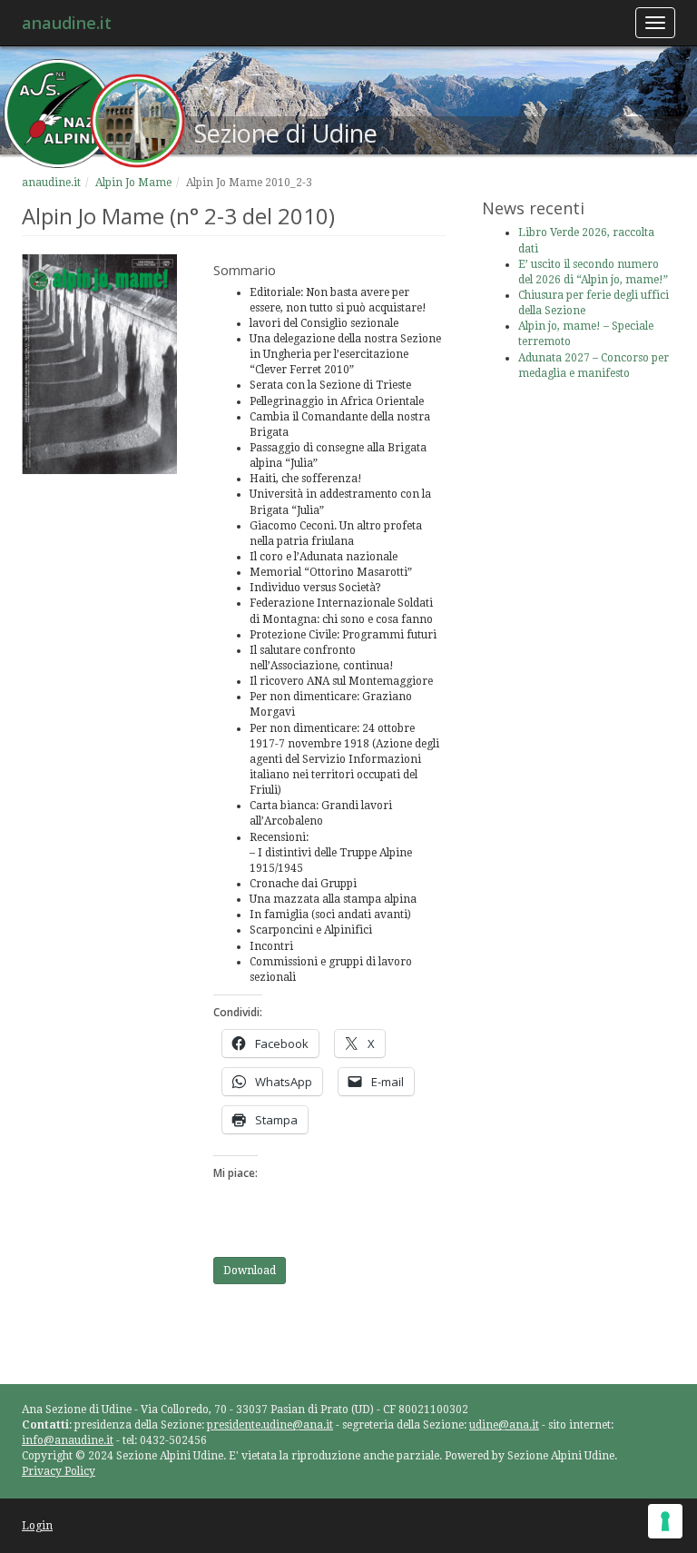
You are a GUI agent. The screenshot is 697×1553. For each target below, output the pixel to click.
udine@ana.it (504, 1425)
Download (249, 1270)
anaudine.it (67, 23)
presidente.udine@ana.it (270, 1425)
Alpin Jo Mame (133, 182)
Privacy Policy (58, 1471)
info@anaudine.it (67, 1440)
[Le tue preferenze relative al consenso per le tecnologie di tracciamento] (665, 1521)
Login (37, 1525)
